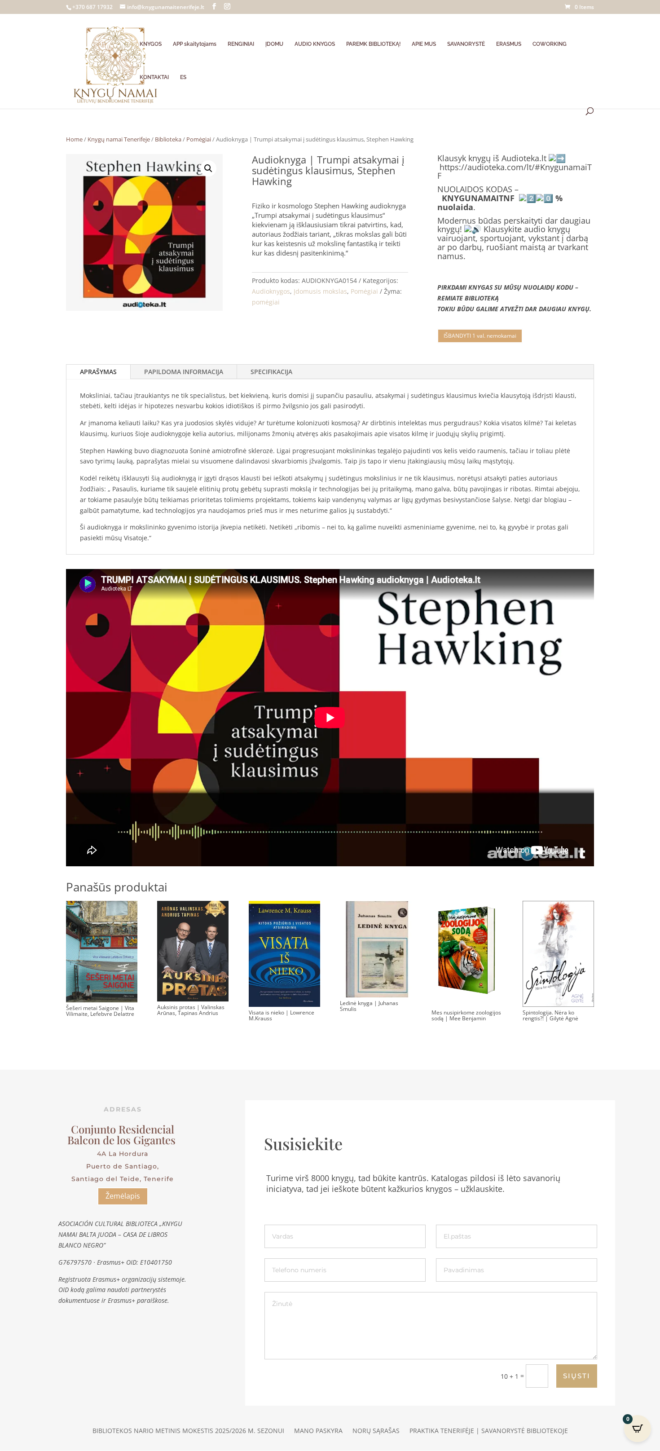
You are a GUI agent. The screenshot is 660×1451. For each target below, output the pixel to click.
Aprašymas (98, 371)
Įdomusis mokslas (320, 291)
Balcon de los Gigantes (122, 1140)
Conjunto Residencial (122, 1129)
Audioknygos (271, 291)
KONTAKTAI (154, 77)
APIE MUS (424, 44)
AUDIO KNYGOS (315, 44)
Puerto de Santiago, (122, 1166)
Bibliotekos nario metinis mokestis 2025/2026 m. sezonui (188, 1431)
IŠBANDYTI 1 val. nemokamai (480, 336)
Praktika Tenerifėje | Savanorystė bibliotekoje (488, 1431)
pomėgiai (266, 302)
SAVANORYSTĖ (466, 44)
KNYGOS (151, 44)
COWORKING (549, 44)
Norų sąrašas (376, 1431)
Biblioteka (168, 139)
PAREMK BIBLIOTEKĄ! (373, 44)
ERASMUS (508, 44)
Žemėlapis (123, 1196)
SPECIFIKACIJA (271, 371)
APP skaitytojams (194, 44)
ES (183, 77)
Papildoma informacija (183, 371)
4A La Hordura (122, 1154)
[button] (208, 168)
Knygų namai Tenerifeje (119, 139)
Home (74, 139)
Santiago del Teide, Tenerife (122, 1179)
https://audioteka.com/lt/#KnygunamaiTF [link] (514, 171)
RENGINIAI (241, 44)
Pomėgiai (198, 139)
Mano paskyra (318, 1431)
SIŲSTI (576, 1376)
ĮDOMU (274, 44)
